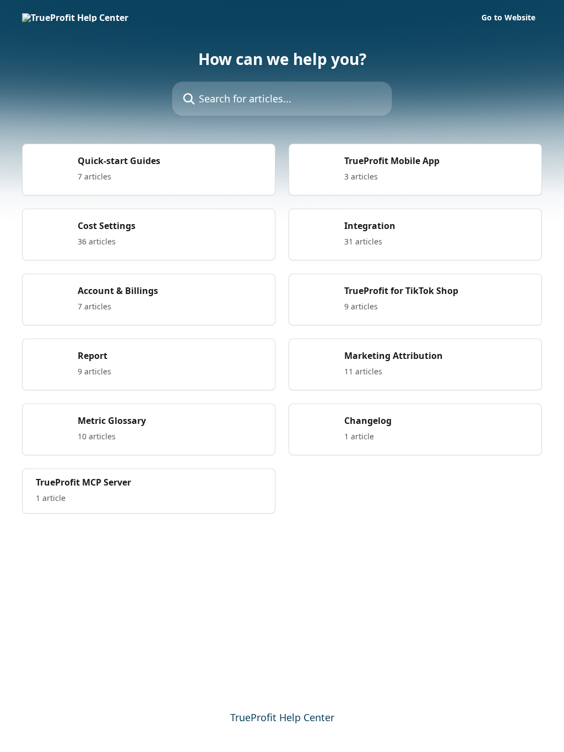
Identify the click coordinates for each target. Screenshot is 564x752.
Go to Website (508, 17)
